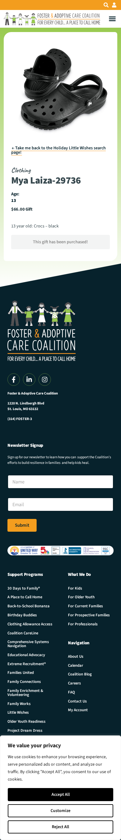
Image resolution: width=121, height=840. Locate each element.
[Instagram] (44, 379)
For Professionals (83, 624)
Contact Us (77, 701)
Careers (74, 683)
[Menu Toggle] (112, 19)
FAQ (71, 692)
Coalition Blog (80, 674)
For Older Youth (81, 597)
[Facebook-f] (13, 379)
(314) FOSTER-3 (19, 419)
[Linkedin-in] (29, 379)
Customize (60, 811)
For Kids (75, 588)
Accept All (61, 794)
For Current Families (85, 606)
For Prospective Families (89, 615)
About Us (75, 656)
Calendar (75, 665)
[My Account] (114, 4)
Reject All (60, 827)
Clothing (20, 170)
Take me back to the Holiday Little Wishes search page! (58, 150)
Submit (22, 525)
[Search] (106, 4)
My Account (78, 710)
